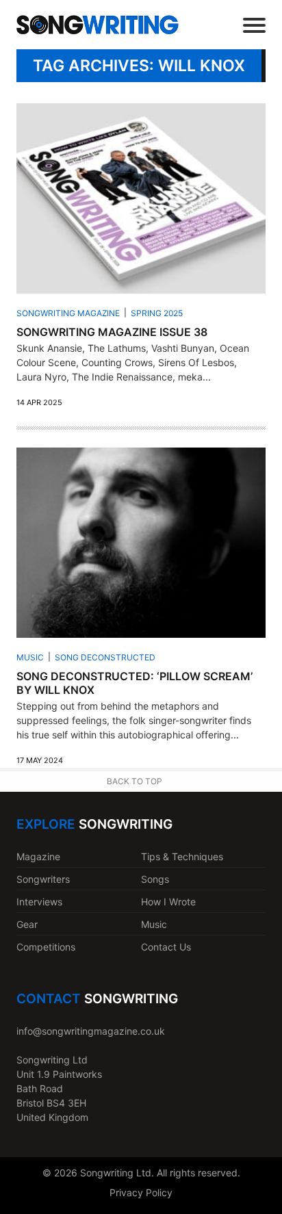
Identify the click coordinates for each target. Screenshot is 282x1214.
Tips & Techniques (182, 856)
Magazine (38, 856)
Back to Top (134, 781)
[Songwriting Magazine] (97, 24)
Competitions (45, 947)
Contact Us (166, 947)
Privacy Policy (141, 1192)
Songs (155, 879)
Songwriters (43, 879)
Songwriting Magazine (68, 313)
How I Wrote (168, 901)
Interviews (39, 901)
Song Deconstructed (105, 657)
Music (30, 657)
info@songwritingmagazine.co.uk (90, 1031)
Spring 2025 (157, 313)
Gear (27, 924)
